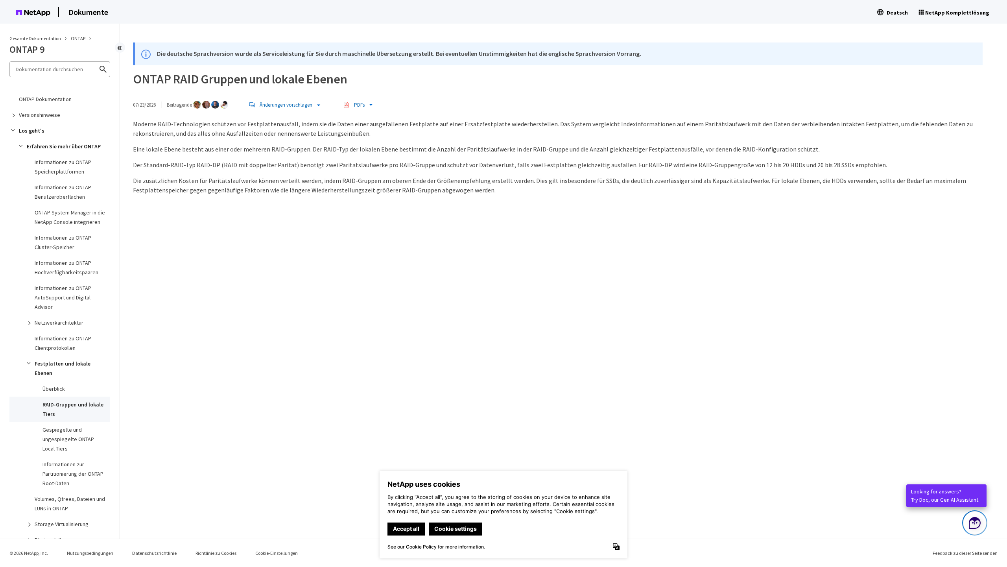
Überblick (53, 388)
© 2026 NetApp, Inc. (28, 553)
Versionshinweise (39, 114)
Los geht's (31, 130)
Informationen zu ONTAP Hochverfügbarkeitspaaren (66, 267)
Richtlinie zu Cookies (215, 553)
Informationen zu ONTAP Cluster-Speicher (63, 242)
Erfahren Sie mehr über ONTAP (64, 146)
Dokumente (88, 12)
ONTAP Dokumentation (45, 99)
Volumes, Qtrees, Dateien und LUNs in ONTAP (70, 503)
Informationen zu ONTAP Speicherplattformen (63, 167)
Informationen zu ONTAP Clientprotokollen (63, 343)
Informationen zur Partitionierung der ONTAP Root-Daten (72, 474)
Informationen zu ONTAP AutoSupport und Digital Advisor (63, 297)
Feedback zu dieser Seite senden (965, 553)
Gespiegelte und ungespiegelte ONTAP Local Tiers (68, 439)
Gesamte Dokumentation (35, 38)
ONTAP (78, 38)
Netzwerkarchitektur (59, 322)
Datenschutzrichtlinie (154, 553)
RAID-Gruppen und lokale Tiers (72, 409)
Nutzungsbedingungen (90, 553)
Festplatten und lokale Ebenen (62, 368)
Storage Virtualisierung (62, 524)
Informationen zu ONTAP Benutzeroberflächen (63, 192)
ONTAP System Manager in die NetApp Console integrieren (70, 217)
